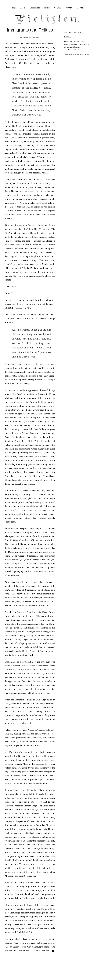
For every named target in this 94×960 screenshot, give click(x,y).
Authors (69, 8)
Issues (47, 8)
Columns (58, 8)
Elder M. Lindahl (31, 37)
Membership (35, 8)
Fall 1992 (67, 37)
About (22, 8)
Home (13, 8)
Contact (80, 8)
